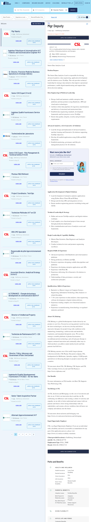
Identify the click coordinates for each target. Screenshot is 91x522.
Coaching (55, 3)
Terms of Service (70, 179)
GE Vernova (13, 55)
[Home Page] (6, 3)
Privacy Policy (54, 181)
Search (72, 10)
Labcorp (12, 76)
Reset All (54, 17)
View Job (18, 41)
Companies (26, 3)
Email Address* (56, 161)
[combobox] (24, 10)
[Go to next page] (33, 434)
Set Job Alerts (37, 23)
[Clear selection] (66, 10)
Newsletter (66, 3)
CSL (14, 34)
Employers (79, 3)
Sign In (87, 3)
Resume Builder (37, 3)
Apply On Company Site (34, 41)
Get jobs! (62, 174)
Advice (48, 3)
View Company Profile (56, 60)
